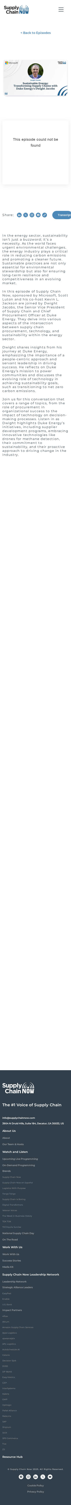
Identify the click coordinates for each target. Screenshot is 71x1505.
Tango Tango (9, 1193)
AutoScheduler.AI (11, 1349)
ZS (3, 1449)
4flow (5, 1316)
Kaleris (5, 1394)
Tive (4, 1444)
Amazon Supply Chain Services (17, 1327)
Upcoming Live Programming (20, 1158)
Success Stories (11, 1260)
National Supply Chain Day (18, 1233)
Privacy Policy (35, 1491)
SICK (4, 1432)
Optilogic (7, 1405)
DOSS (5, 1366)
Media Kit (7, 1266)
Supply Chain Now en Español (17, 1182)
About (6, 1137)
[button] (61, 9)
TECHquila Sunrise (11, 1227)
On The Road (10, 1239)
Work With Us (10, 1254)
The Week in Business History (17, 1216)
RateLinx (6, 1416)
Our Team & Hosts (13, 1144)
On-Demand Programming (18, 1165)
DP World (7, 1371)
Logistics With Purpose (14, 1188)
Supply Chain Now (11, 1177)
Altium (5, 1321)
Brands (6, 1170)
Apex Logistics (9, 1333)
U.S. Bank (7, 1304)
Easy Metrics (8, 1377)
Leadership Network (14, 1281)
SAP (4, 1421)
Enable (5, 1299)
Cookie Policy (35, 1485)
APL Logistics (9, 1344)
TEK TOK (6, 1221)
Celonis (6, 1355)
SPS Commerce (10, 1438)
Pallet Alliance (9, 1410)
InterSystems (8, 1388)
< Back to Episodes (36, 33)
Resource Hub (12, 1457)
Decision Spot (9, 1360)
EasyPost (6, 1293)
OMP (4, 1399)
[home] (16, 9)
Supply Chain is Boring (13, 1199)
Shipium (6, 1427)
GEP (4, 1383)
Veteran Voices (9, 1210)
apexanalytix (8, 1338)
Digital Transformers (12, 1205)
